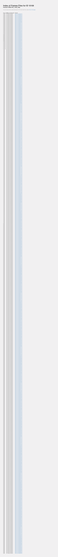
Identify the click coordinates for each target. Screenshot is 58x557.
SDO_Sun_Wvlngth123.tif (18, 124)
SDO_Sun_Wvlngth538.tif (18, 498)
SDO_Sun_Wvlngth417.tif (18, 389)
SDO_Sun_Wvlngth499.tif (18, 463)
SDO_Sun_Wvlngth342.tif (18, 321)
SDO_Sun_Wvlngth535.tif (18, 495)
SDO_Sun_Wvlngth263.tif (18, 250)
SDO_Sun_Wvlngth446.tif (18, 415)
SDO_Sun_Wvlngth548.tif (18, 507)
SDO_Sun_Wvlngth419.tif (18, 391)
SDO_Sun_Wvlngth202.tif (18, 195)
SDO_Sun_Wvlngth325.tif (18, 306)
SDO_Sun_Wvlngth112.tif (18, 114)
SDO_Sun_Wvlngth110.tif (18, 112)
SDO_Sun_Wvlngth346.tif (18, 325)
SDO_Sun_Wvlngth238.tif (18, 228)
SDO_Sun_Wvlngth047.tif (18, 56)
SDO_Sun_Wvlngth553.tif (18, 511)
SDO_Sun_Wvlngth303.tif (18, 286)
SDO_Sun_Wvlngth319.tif (18, 301)
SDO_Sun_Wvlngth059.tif (18, 66)
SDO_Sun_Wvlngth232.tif (18, 222)
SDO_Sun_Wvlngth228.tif (18, 219)
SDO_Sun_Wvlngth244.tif (18, 233)
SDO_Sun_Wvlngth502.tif (18, 465)
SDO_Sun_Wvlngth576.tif (18, 532)
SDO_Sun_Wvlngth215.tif (18, 207)
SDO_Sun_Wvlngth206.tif (18, 199)
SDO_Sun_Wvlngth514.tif (18, 476)
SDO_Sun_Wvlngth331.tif (18, 311)
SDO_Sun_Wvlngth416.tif (18, 388)
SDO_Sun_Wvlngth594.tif (18, 548)
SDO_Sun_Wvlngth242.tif (18, 231)
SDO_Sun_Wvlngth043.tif (18, 52)
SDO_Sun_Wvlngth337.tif (18, 317)
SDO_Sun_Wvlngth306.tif (18, 289)
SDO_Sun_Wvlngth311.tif (18, 293)
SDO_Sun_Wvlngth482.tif (18, 447)
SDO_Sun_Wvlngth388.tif (18, 363)
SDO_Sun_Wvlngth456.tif (18, 424)
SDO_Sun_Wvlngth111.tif (18, 113)
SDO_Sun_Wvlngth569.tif (18, 526)
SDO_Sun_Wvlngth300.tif (18, 283)
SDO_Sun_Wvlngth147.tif (18, 146)
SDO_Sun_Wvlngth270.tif (18, 256)
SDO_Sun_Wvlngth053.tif (18, 61)
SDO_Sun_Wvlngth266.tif (18, 253)
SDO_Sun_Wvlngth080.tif (18, 85)
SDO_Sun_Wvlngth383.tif (18, 358)
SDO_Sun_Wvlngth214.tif (18, 206)
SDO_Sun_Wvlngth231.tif (18, 221)
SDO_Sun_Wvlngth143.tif (18, 142)
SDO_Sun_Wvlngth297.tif (18, 281)
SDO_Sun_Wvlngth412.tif (18, 384)
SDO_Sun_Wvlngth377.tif (18, 353)
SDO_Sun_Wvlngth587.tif (18, 542)
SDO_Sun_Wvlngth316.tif (18, 298)
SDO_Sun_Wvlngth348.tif (18, 327)
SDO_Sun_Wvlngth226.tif (18, 217)
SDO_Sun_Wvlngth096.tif (18, 100)
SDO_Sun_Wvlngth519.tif (18, 481)
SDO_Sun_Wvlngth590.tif (18, 545)
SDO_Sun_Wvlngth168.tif (18, 165)
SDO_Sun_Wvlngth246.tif (18, 235)
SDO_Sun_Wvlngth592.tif (18, 546)
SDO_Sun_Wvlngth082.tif (18, 87)
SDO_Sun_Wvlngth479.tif (18, 445)
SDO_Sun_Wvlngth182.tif (18, 177)
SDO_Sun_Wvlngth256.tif (18, 244)
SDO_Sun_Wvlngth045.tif (18, 54)
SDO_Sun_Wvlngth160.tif (18, 157)
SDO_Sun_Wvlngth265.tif (18, 252)
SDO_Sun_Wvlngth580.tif (18, 536)
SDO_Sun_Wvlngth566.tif (18, 523)
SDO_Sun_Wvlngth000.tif (18, 13)
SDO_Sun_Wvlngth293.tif (18, 277)
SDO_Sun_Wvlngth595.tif (18, 549)
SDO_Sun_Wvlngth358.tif (18, 336)
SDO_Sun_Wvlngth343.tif (18, 322)
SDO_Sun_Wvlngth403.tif (18, 376)
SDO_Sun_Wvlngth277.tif (18, 263)
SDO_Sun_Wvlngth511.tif (18, 473)
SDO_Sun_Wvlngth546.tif (18, 505)
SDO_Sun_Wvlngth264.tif (18, 251)
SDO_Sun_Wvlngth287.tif (18, 272)
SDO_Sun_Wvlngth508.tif (18, 471)
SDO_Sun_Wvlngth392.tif (18, 366)
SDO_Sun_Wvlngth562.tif (18, 519)
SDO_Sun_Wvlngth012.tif (18, 24)
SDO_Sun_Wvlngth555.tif (18, 513)
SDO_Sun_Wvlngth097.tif (18, 101)
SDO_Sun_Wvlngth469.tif (18, 436)
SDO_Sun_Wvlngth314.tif (18, 296)
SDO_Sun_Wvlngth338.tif (18, 318)
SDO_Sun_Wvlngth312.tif (18, 294)
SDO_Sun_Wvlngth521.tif (18, 482)
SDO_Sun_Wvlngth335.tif (18, 315)
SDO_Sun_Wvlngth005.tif (18, 18)
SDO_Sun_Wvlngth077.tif (18, 83)
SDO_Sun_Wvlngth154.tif (18, 152)
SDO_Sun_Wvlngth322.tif (18, 303)
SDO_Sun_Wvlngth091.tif (18, 95)
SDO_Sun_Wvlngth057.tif (18, 65)
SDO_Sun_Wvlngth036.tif (18, 46)
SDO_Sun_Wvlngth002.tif (18, 15)
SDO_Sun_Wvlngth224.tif (18, 215)
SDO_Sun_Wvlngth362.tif (18, 339)
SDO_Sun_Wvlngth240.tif (18, 229)
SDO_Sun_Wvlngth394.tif (18, 368)
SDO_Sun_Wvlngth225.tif (18, 216)
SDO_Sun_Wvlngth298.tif (18, 282)
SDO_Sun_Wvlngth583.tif (18, 538)
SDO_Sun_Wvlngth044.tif (18, 53)
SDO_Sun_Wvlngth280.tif (18, 265)
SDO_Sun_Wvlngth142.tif (18, 141)
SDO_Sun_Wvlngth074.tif (18, 80)
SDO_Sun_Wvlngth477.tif (18, 443)
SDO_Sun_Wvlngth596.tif (18, 550)
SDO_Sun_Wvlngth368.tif (18, 345)
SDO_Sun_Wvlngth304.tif (18, 287)
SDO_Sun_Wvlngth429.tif (18, 400)
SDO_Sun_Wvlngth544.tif (18, 503)
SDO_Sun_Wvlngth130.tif (18, 130)
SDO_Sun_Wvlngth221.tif (18, 212)
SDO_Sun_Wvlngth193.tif (18, 187)
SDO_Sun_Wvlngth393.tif (18, 367)
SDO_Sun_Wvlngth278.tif (18, 264)
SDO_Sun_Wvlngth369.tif (18, 346)
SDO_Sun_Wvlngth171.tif (18, 167)
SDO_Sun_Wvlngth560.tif (18, 518)
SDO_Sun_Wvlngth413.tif (18, 385)
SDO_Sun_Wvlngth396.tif (18, 370)
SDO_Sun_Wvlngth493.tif (18, 457)
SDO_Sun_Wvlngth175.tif (18, 171)
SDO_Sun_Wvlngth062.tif (18, 69)
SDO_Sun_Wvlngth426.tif (18, 397)
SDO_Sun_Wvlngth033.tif (18, 43)
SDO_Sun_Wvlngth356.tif (18, 334)
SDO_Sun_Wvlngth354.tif (18, 332)
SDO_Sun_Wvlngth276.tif (18, 262)
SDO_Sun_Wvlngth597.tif (18, 551)
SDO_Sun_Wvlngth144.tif (18, 143)
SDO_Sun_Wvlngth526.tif (18, 487)
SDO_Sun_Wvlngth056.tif (18, 64)
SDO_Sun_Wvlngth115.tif (18, 117)
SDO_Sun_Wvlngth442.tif (18, 411)
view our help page (32, 9)
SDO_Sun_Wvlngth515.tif (18, 477)
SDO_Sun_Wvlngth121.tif (18, 122)
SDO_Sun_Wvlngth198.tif (18, 192)
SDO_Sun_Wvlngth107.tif (18, 110)
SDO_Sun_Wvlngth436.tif (18, 406)
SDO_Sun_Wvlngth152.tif (18, 150)
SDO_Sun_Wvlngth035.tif (18, 45)
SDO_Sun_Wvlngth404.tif (18, 377)
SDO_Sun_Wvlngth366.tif (18, 343)
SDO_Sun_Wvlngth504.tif (18, 467)
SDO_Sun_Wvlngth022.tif (18, 33)
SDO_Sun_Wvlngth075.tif (18, 81)
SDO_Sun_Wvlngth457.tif (18, 425)
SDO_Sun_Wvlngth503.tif (18, 466)
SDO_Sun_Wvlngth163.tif (18, 160)
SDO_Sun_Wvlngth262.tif (18, 249)
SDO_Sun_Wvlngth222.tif (18, 213)
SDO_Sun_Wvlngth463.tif (18, 430)
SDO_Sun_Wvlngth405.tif (18, 378)
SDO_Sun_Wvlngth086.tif (18, 91)
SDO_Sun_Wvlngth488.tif (18, 453)
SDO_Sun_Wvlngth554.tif (18, 512)
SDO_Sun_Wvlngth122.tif (18, 123)
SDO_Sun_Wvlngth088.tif (18, 93)
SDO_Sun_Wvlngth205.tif (18, 198)
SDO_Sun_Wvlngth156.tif (18, 154)
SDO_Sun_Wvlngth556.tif (18, 514)
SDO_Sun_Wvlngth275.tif (18, 261)
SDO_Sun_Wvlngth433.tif (18, 403)
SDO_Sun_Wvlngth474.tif (18, 440)
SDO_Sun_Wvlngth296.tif (18, 280)
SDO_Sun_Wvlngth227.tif (18, 218)
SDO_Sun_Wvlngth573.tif (18, 529)
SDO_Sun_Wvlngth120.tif (18, 121)
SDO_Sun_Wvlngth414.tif (18, 386)
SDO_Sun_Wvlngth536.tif (18, 496)
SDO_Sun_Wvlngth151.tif (18, 149)
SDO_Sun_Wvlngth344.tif (18, 323)
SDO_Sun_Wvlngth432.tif (18, 402)
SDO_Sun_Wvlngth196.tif (18, 190)
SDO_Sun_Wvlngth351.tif (18, 329)
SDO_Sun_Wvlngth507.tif (18, 470)
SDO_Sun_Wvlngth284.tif (18, 269)
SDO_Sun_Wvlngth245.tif (18, 234)
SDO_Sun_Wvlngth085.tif (18, 90)
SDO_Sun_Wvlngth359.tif (18, 337)
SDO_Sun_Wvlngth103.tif (18, 106)
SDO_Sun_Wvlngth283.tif (18, 268)
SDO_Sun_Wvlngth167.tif (18, 164)
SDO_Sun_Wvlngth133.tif (18, 133)
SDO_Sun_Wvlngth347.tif (18, 326)
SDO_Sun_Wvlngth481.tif (18, 446)
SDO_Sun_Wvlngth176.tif (18, 172)
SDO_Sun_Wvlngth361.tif (18, 338)
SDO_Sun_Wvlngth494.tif (18, 458)
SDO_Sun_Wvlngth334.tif (18, 314)
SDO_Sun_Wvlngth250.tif (18, 238)
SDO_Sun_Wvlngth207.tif (18, 200)
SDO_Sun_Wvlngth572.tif (18, 528)
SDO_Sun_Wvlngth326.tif (18, 307)
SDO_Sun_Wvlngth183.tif (18, 178)
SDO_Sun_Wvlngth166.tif (18, 163)
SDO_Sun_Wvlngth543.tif (18, 502)
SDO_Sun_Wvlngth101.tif (18, 104)
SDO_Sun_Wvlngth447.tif (18, 416)
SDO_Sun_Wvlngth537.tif (18, 497)
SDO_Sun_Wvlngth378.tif (18, 354)
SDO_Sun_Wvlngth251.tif (18, 239)
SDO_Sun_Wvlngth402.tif (18, 375)
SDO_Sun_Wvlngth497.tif (18, 461)
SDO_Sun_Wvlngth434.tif (18, 404)
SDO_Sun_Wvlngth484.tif (18, 449)
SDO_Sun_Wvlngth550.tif (18, 509)
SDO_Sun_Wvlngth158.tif (18, 156)
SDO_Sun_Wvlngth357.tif (18, 335)
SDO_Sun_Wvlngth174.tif (18, 170)
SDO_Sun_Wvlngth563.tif (18, 520)
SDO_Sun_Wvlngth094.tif (18, 98)
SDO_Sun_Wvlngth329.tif (18, 310)
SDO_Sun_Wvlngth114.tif (18, 116)
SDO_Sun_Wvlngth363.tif (18, 340)
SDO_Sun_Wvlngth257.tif (18, 245)
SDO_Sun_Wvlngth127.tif (18, 128)
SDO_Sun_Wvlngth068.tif (18, 75)
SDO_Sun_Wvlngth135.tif (18, 135)
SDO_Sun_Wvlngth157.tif (18, 155)
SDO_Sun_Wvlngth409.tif (18, 382)
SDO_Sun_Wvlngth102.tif (18, 105)
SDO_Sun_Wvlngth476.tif (18, 442)
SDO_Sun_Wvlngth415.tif (18, 387)
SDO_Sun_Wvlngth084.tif (18, 89)
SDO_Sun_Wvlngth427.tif (18, 398)
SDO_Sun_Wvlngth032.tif (18, 42)
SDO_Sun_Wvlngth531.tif (18, 491)
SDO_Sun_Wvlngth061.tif (18, 68)
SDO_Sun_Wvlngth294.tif (18, 278)
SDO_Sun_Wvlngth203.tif (18, 196)
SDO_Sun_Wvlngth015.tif (18, 27)
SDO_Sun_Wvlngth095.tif (18, 99)
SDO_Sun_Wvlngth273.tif (18, 259)
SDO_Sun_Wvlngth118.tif (18, 120)
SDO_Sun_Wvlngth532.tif (18, 492)
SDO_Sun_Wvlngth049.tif (18, 57)
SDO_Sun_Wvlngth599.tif (18, 553)
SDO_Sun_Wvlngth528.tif (18, 489)
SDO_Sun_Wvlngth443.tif (18, 412)
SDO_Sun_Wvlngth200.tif (18, 193)
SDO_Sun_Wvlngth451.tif (18, 419)
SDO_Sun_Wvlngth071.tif (18, 77)
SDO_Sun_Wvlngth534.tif (18, 494)
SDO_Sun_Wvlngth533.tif (18, 493)
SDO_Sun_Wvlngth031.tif (18, 41)
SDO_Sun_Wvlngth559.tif (18, 517)
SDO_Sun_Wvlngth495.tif (18, 459)
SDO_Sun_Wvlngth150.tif (18, 148)
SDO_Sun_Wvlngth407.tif (18, 380)
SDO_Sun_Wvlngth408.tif (18, 381)
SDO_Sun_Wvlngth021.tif (18, 32)
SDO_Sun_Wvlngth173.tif (18, 169)
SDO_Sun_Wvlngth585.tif (18, 540)
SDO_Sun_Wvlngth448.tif (18, 417)
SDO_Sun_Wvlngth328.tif (18, 309)
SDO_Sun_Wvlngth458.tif (18, 426)
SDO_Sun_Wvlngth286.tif (18, 271)
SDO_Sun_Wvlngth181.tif (18, 176)
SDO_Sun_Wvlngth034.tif (18, 44)
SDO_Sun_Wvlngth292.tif (18, 276)
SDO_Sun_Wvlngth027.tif (18, 38)
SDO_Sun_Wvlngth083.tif (18, 88)
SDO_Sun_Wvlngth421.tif (18, 392)
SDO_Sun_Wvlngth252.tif (18, 240)
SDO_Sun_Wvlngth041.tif (18, 50)
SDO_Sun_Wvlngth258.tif (18, 246)
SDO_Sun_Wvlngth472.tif (18, 438)
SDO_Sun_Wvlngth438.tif (18, 408)
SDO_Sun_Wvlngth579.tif (18, 535)
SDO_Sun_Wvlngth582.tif (18, 537)
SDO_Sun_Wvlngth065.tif (18, 72)
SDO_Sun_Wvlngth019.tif (18, 30)
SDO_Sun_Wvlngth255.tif (18, 243)
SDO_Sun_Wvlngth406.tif (18, 379)
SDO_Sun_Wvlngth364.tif (18, 341)
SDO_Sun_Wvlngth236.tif (18, 226)
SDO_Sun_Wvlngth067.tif (18, 74)
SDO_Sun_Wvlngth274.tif (18, 260)
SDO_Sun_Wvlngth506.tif (18, 469)
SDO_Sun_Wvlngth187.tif (18, 182)
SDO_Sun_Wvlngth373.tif (18, 349)
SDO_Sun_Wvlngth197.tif (18, 191)
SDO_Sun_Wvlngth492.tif (18, 456)
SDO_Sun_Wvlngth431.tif (18, 401)
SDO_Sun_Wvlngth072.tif (18, 78)
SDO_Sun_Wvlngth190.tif (18, 184)
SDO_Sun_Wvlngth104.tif (18, 107)
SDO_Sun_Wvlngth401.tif (18, 374)
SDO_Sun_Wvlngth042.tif (18, 51)
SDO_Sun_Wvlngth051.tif (18, 59)
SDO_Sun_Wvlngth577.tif (18, 533)
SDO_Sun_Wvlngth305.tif (18, 288)
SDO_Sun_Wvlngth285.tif (18, 270)
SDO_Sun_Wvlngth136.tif (18, 136)
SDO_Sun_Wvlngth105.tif (18, 108)
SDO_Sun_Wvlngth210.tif (18, 202)
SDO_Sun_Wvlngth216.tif (18, 208)
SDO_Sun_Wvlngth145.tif (18, 144)
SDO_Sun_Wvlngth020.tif (18, 31)
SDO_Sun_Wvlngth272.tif (18, 258)
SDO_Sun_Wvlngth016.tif (18, 28)
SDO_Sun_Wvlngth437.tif (18, 407)
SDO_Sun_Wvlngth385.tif (18, 360)
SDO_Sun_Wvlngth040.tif (18, 49)
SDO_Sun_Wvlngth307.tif (18, 290)
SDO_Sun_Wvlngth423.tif (18, 394)
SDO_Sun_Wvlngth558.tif (18, 516)
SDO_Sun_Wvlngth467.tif (18, 434)
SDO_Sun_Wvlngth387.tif (18, 362)
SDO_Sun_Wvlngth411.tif (18, 383)
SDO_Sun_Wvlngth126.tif (18, 127)
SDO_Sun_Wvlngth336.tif (18, 316)
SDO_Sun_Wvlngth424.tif (18, 395)
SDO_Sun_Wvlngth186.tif (18, 181)
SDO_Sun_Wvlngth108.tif (18, 111)
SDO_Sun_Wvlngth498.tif (18, 462)
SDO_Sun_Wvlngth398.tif (18, 372)
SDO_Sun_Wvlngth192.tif (18, 186)
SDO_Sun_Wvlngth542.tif (18, 501)
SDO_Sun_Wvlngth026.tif (18, 37)
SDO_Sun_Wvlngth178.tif (18, 174)
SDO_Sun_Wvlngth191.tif (18, 185)
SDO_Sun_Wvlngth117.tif (18, 119)
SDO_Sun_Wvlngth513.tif (18, 475)
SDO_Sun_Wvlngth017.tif (18, 29)
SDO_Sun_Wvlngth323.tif (18, 304)
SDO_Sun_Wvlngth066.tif (18, 73)
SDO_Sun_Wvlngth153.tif (18, 151)
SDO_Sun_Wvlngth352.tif (18, 330)
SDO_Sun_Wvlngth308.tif (18, 291)
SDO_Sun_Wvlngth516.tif (18, 478)
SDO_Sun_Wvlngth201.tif (18, 194)
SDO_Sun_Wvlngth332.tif (18, 312)
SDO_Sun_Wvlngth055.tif (18, 63)
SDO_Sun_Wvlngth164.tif (18, 161)
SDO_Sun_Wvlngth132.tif (18, 132)
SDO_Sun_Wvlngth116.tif (18, 118)
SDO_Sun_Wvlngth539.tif (18, 499)
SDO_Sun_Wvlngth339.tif (18, 319)
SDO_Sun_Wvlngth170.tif (18, 166)
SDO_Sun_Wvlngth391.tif (18, 365)
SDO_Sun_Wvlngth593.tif (18, 547)
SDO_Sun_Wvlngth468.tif (18, 435)
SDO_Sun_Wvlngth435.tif (18, 405)
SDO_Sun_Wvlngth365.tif (18, 342)
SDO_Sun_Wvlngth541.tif (18, 500)
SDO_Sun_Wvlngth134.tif (18, 134)
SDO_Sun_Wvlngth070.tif (18, 76)
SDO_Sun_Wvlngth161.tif (18, 158)
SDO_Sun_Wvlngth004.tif (18, 17)
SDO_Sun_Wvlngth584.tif (18, 539)
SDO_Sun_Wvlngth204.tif (18, 197)
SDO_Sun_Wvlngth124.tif (18, 125)
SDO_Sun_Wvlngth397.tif (18, 371)
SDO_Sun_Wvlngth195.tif (18, 189)
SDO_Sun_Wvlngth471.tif (18, 437)
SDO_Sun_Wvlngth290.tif (18, 274)
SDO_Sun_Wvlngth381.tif (18, 356)
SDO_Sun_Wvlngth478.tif (18, 444)
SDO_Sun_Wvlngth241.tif (18, 230)
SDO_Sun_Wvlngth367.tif (18, 344)
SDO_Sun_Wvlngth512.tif (18, 474)
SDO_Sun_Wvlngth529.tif (18, 490)
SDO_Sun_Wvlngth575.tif (18, 531)
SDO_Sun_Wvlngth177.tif (18, 173)
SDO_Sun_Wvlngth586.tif (18, 541)
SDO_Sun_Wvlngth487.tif (18, 452)
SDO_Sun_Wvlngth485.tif (18, 450)
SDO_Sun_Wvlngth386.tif (18, 361)
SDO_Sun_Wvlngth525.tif (18, 486)
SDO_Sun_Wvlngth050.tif (18, 58)
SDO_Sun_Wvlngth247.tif (18, 236)
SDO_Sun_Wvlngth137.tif (18, 137)
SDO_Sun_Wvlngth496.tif (18, 460)
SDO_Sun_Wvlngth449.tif (18, 418)
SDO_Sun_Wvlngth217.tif (18, 209)
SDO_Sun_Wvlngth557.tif (18, 515)
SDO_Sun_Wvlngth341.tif (18, 320)
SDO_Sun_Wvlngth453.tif (18, 421)
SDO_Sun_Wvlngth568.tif (18, 525)
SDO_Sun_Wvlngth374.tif (18, 350)
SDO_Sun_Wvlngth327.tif (18, 308)
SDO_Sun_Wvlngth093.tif (18, 97)
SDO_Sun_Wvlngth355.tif (18, 333)
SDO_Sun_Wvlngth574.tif (18, 530)
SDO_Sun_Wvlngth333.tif (18, 313)
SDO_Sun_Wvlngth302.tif (18, 285)
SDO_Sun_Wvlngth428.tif (18, 399)
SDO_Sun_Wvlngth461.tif (18, 428)
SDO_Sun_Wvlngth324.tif (18, 305)
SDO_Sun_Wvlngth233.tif (18, 223)
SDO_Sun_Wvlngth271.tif (18, 257)
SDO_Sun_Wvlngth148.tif (18, 147)
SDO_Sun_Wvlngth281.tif (18, 266)
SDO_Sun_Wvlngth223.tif (18, 214)
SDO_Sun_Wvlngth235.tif (18, 225)
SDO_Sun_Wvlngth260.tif (18, 247)
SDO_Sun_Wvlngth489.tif (18, 454)
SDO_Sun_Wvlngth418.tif (18, 390)
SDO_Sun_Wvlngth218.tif (18, 210)
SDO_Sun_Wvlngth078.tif (18, 84)
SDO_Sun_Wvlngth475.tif (18, 441)
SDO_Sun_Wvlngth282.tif (18, 267)
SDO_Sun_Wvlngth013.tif (18, 25)
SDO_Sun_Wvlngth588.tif (18, 543)
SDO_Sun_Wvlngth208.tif (18, 201)
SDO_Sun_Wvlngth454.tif (18, 422)
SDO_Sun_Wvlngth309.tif (18, 292)
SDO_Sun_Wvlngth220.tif (18, 211)
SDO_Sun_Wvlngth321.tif (18, 302)
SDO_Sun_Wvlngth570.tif (18, 527)
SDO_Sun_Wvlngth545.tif (18, 504)
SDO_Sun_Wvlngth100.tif (18, 103)
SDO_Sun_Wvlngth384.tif (18, 359)
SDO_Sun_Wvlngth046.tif (18, 55)
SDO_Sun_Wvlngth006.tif (18, 19)
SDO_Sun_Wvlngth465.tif (18, 432)
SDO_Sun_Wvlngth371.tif (18, 347)
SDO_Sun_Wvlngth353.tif (18, 331)
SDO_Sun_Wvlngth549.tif (18, 508)
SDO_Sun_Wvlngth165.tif (18, 162)
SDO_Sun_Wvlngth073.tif (18, 79)
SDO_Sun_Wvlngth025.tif (18, 36)
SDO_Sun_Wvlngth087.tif (18, 92)
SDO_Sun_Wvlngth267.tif (18, 254)
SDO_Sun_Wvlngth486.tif (18, 451)
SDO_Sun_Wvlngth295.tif (18, 279)
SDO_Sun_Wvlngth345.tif (18, 324)
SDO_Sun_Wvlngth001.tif (18, 14)
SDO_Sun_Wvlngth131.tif (18, 131)
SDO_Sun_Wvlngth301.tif (18, 284)
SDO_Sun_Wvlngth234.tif (18, 224)
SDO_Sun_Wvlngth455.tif (18, 423)
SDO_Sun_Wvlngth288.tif (18, 273)
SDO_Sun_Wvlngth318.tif (18, 300)
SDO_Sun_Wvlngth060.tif (18, 67)
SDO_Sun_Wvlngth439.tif (18, 409)
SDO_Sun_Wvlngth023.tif (18, 34)
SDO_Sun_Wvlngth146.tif (18, 145)
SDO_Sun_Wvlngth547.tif (18, 506)
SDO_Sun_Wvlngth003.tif (18, 16)
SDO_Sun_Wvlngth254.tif (18, 242)
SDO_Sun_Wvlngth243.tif (18, 232)
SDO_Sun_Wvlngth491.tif (18, 455)
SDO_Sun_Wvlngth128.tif (18, 129)
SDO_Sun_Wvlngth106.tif (18, 109)
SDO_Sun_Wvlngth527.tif (18, 488)
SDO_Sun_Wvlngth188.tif (18, 183)
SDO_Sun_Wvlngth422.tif (18, 393)
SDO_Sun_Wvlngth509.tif (18, 472)
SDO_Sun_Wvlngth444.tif (18, 413)
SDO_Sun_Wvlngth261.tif (18, 248)
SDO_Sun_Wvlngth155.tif (18, 153)
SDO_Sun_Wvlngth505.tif (18, 468)
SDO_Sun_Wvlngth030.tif (18, 40)
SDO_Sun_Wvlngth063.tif (18, 70)
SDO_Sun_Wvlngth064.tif (18, 71)
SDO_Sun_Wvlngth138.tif (18, 138)
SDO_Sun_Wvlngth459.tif (18, 427)
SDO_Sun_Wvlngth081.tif (18, 86)
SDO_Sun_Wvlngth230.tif (18, 220)
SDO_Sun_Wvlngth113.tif (18, 115)
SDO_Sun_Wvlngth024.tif (18, 35)
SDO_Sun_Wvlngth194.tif (18, 188)
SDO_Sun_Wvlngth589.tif (18, 544)
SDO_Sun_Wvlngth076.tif (18, 82)
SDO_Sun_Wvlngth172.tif (18, 168)
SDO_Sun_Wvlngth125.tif (18, 126)
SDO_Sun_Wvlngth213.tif (18, 205)
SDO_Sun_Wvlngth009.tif (18, 21)
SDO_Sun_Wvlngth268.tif (18, 255)
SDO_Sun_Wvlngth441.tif (18, 410)
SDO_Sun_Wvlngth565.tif (18, 522)
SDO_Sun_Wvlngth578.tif (18, 534)
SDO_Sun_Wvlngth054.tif (18, 62)
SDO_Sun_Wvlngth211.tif (18, 203)
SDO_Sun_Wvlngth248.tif (18, 237)
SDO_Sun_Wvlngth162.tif (18, 159)
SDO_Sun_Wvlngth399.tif (18, 373)
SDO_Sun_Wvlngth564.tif (18, 521)
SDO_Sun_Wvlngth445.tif (18, 414)
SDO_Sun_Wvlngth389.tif (18, 364)
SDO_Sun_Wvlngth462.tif (18, 429)
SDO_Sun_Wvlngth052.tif (18, 60)
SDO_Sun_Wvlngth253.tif (18, 241)
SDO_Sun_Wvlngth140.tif (18, 139)
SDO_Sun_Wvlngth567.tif (18, 524)
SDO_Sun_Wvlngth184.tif (18, 179)
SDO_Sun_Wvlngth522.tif (18, 483)
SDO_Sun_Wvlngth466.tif (18, 433)
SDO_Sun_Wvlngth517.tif (18, 479)
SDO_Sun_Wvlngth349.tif (18, 328)
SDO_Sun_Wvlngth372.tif (18, 348)
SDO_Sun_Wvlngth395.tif (18, 369)
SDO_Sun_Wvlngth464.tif (18, 431)
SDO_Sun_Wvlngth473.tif (18, 439)
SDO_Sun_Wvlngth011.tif (18, 23)
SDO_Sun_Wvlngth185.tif (18, 180)
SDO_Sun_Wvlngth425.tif (18, 396)
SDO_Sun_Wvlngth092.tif (18, 96)
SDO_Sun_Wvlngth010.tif (18, 22)
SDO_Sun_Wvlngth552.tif (18, 510)
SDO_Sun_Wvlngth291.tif (18, 275)
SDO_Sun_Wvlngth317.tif (18, 299)
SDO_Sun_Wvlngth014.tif (18, 26)
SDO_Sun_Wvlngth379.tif (18, 355)
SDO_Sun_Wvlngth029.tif (18, 39)
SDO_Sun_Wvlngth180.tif (18, 175)
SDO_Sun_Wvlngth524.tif (18, 485)
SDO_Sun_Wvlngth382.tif (18, 357)
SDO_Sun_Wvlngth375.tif (18, 351)
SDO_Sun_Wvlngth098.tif (18, 102)
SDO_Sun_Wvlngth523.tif (18, 484)
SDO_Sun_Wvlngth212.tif (18, 204)
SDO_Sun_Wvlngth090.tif (18, 94)
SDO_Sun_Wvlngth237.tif (18, 227)
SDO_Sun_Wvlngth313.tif (18, 295)
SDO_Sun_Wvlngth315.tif (18, 297)
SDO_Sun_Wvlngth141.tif (18, 140)
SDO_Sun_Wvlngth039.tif (18, 48)
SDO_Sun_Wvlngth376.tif (18, 352)
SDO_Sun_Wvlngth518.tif (18, 480)
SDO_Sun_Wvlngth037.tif (18, 47)
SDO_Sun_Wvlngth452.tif (18, 420)
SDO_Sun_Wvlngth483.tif (18, 448)
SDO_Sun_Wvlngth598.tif (18, 552)
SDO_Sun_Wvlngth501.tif (18, 464)
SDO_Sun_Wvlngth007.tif (18, 20)
